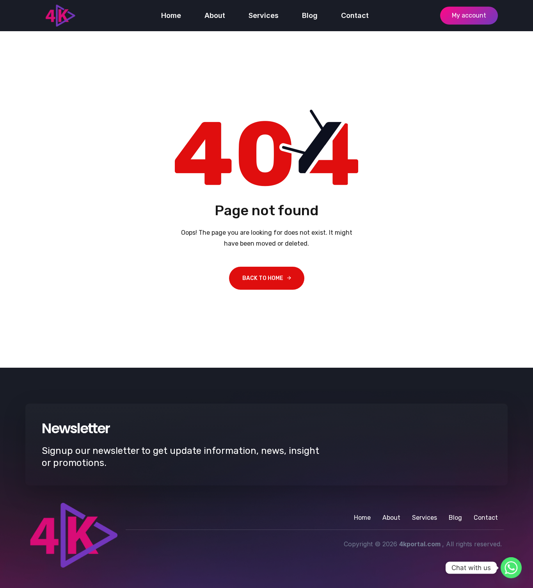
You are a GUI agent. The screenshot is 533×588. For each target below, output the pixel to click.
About (214, 15)
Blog (310, 15)
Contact (355, 15)
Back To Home (262, 278)
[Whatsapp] (511, 567)
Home (171, 15)
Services (264, 15)
